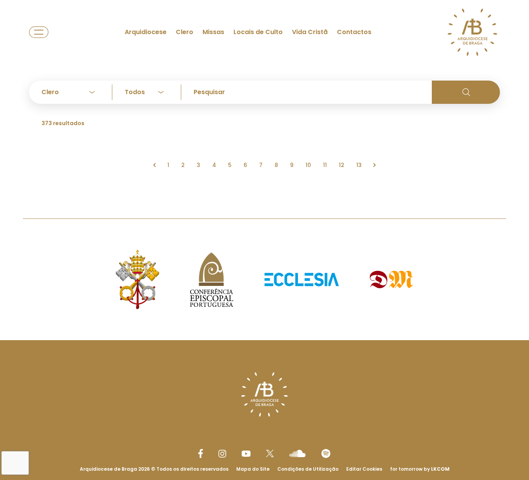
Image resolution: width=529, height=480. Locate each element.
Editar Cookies (364, 469)
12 (341, 165)
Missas (213, 32)
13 (359, 165)
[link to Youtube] (246, 454)
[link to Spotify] (326, 453)
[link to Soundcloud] (297, 453)
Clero (184, 32)
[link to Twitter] (270, 453)
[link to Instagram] (222, 454)
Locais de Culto (258, 32)
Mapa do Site (253, 469)
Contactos (354, 32)
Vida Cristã (310, 32)
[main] (264, 94)
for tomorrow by (420, 469)
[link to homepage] (472, 32)
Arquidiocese (146, 32)
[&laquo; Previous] (154, 165)
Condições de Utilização (307, 469)
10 (308, 165)
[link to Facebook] (200, 453)
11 (325, 165)
